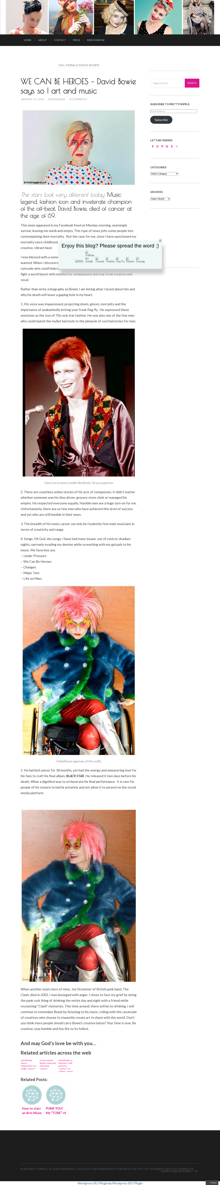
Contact (60, 40)
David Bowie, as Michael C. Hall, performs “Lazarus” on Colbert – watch (65, 1065)
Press (76, 40)
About (42, 40)
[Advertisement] (176, 297)
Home (27, 40)
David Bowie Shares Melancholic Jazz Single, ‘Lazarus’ (29, 1064)
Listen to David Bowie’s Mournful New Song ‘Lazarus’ (48, 1064)
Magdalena (56, 99)
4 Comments (78, 99)
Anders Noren (182, 1171)
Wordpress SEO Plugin (93, 1183)
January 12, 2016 (32, 99)
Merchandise (96, 40)
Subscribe (161, 120)
